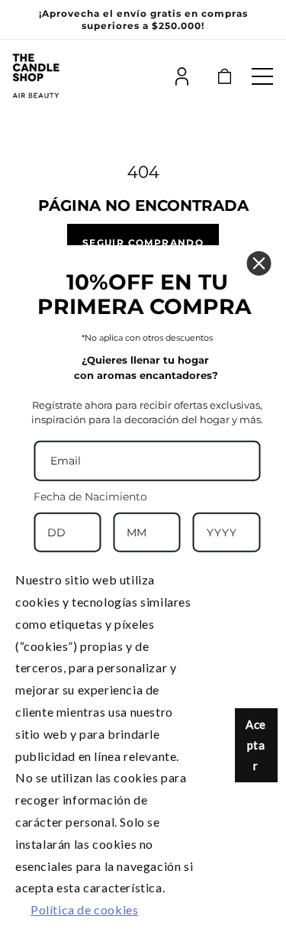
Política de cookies (84, 909)
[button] (263, 76)
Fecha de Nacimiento (90, 496)
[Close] (258, 263)
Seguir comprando (143, 242)
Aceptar (256, 744)
